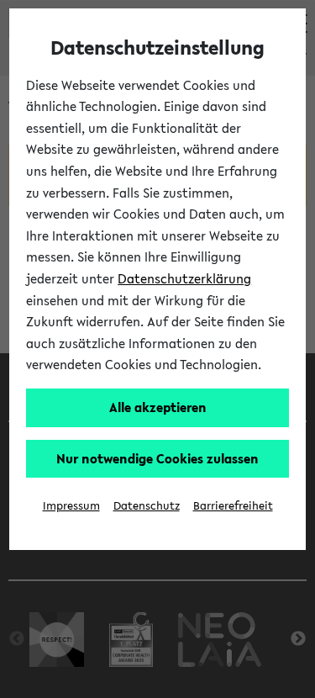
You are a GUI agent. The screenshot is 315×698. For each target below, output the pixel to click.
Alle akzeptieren (158, 407)
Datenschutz (146, 506)
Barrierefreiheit (233, 506)
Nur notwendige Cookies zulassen (157, 458)
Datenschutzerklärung (184, 278)
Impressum (71, 506)
